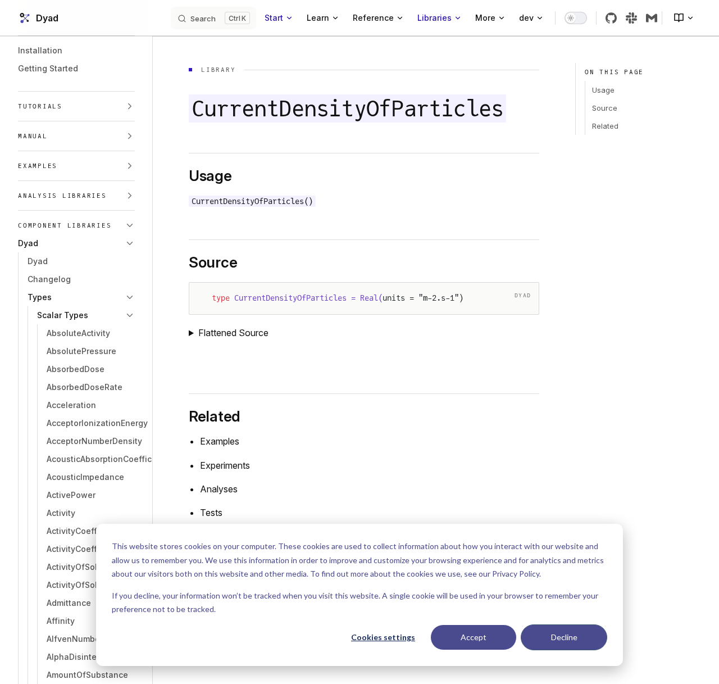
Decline (564, 637)
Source (604, 107)
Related (605, 125)
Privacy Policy (515, 573)
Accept (473, 637)
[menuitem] (679, 18)
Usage (603, 89)
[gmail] (651, 18)
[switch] (576, 18)
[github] (611, 18)
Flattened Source (233, 332)
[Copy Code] (520, 300)
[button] (76, 106)
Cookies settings (383, 637)
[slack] (631, 18)
